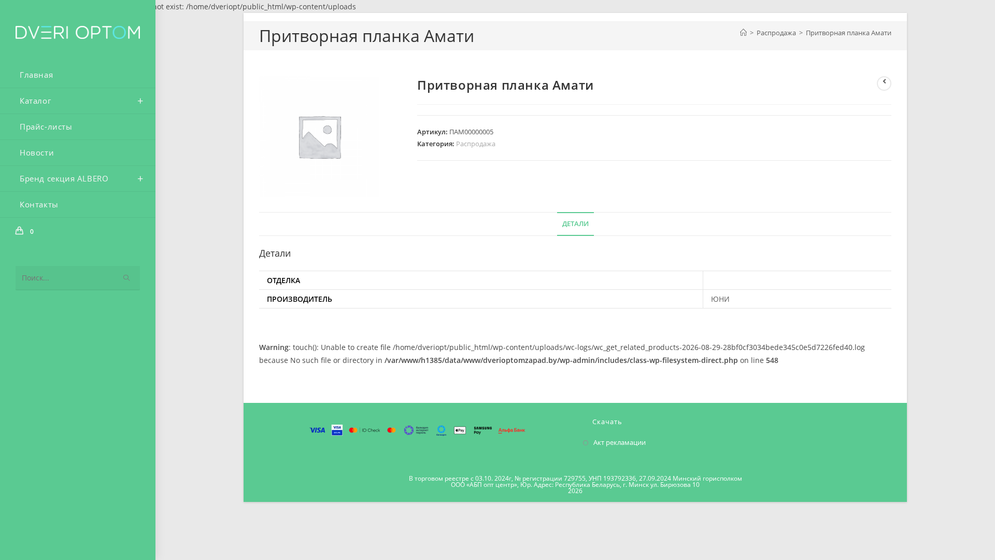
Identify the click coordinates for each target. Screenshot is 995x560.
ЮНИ (720, 299)
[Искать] (127, 278)
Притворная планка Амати (848, 32)
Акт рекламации (619, 442)
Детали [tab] (575, 223)
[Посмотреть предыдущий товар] (884, 83)
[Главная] (743, 32)
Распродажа (475, 143)
